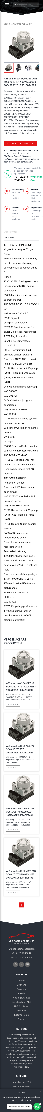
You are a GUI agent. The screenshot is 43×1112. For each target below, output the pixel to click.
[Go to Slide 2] (18, 68)
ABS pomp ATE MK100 (21, 24)
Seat (6, 24)
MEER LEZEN (13, 705)
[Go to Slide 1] (8, 68)
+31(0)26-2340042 (20, 178)
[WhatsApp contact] (37, 1106)
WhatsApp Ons (36, 178)
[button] (7, 5)
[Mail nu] (27, 964)
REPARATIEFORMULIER (20, 143)
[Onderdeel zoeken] (15, 5)
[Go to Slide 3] (28, 68)
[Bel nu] (21, 964)
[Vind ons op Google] (15, 964)
